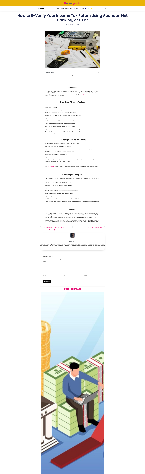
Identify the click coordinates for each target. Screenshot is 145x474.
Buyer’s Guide (68, 8)
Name (44, 275)
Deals (62, 8)
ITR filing (82, 94)
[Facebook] (39, 8)
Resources (76, 8)
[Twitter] (41, 8)
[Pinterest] (43, 8)
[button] (105, 8)
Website (85, 275)
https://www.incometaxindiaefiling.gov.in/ (74, 110)
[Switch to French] (85, 8)
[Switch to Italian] (88, 8)
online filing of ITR (50, 166)
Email (64, 275)
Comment (45, 261)
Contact (82, 8)
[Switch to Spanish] (91, 8)
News (58, 8)
